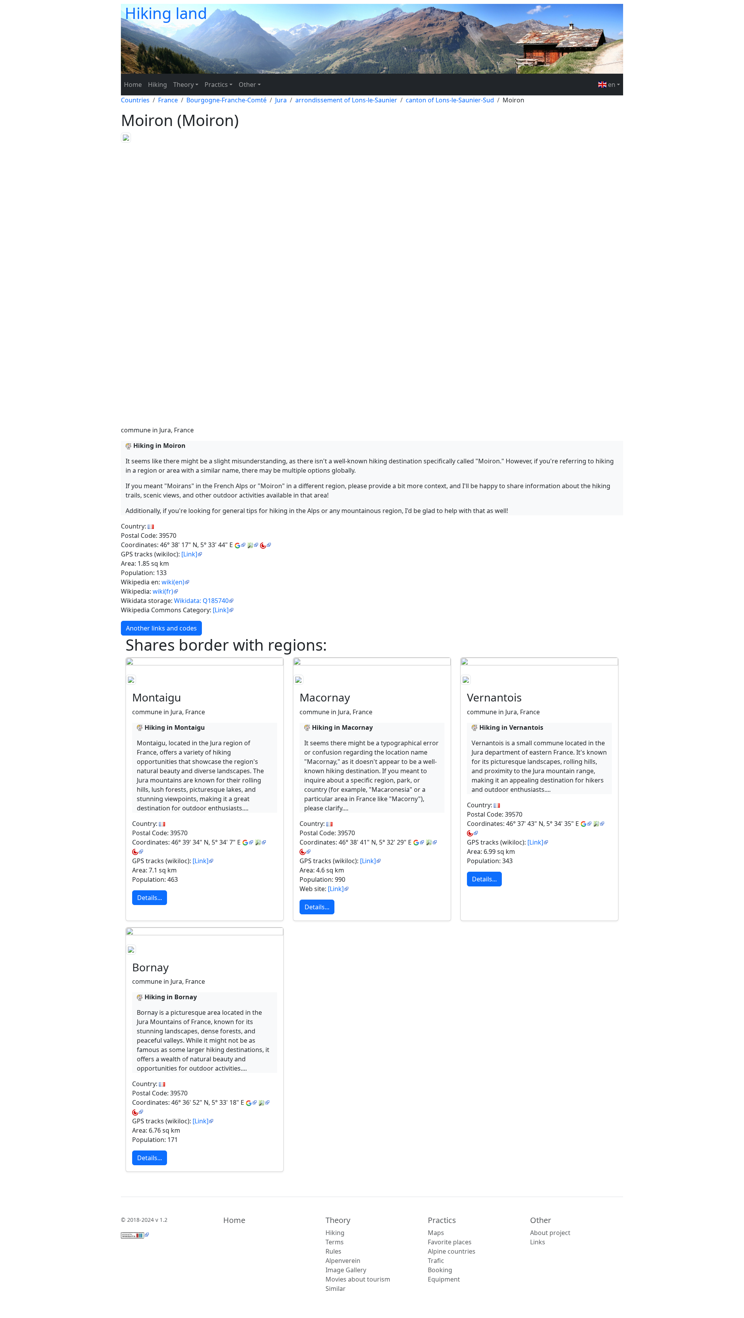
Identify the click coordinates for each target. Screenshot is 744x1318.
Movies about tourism (358, 1279)
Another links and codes (161, 628)
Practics (442, 1220)
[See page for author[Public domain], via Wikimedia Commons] (126, 137)
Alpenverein (343, 1260)
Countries (135, 100)
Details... (149, 897)
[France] (151, 526)
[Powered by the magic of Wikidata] (135, 1234)
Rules (333, 1251)
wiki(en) (173, 582)
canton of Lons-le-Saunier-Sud (450, 100)
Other (540, 1220)
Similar (336, 1288)
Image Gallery (346, 1270)
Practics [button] (216, 84)
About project (550, 1232)
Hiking (157, 84)
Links (537, 1242)
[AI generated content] (129, 445)
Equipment (444, 1279)
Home (133, 84)
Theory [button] (183, 84)
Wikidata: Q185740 (201, 600)
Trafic (436, 1260)
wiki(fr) (163, 591)
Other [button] (247, 84)
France (168, 100)
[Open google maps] (240, 545)
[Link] (189, 554)
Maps (436, 1232)
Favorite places (450, 1242)
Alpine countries (451, 1251)
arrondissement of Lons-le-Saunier (346, 100)
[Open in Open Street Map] (252, 545)
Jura (281, 100)
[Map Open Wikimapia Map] (265, 545)
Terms (335, 1242)
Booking (440, 1270)
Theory (338, 1220)
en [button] (610, 84)
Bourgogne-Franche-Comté (226, 100)
